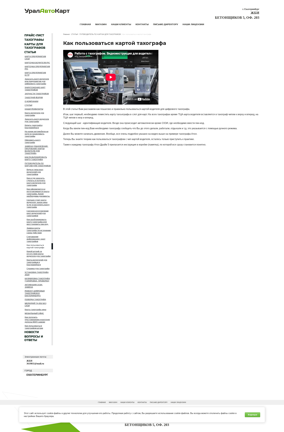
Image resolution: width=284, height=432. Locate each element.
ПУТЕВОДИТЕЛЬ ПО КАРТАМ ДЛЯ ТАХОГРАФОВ (38, 164)
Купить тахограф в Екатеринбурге (33, 126)
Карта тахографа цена (35, 309)
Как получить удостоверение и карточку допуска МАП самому (37, 319)
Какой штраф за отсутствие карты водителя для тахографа (39, 253)
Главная (66, 34)
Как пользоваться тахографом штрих (34, 327)
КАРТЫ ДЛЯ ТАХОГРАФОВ (34, 46)
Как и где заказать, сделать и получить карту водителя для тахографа (36, 181)
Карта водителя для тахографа (34, 114)
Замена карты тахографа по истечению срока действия (39, 230)
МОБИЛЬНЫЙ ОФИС (34, 313)
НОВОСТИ (31, 332)
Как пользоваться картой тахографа (35, 246)
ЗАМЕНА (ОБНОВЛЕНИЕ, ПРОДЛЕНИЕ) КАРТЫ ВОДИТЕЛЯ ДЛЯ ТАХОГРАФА (36, 149)
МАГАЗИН (113, 402)
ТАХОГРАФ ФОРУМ (34, 97)
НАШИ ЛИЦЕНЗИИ (178, 402)
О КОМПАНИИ (31, 101)
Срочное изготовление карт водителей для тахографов (38, 213)
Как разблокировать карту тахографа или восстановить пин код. (38, 221)
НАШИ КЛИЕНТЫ (127, 402)
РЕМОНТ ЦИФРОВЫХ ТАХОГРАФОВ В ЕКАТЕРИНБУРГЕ (35, 293)
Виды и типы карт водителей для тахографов (35, 171)
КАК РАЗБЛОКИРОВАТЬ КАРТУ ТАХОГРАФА (36, 158)
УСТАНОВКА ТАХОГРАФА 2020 (37, 273)
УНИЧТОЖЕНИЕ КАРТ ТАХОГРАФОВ (35, 88)
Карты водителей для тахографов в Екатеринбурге (37, 262)
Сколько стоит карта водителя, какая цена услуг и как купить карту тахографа (38, 203)
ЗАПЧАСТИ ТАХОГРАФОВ (37, 93)
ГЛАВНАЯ (102, 402)
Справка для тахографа (38, 268)
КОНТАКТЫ (142, 402)
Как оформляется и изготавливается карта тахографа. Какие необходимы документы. (38, 192)
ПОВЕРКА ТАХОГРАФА (35, 299)
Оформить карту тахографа (33, 141)
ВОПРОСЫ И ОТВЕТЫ (33, 338)
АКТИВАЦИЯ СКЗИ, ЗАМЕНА (34, 285)
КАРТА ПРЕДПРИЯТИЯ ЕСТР (35, 73)
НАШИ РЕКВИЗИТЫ (34, 109)
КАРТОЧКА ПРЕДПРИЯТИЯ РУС (37, 67)
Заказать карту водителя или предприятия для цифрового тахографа (37, 81)
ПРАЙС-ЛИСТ (34, 35)
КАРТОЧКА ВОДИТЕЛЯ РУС (37, 62)
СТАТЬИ (30, 52)
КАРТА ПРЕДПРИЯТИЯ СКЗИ (35, 57)
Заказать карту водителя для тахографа (37, 120)
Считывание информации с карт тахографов (36, 238)
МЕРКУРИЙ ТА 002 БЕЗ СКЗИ (35, 304)
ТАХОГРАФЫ (34, 40)
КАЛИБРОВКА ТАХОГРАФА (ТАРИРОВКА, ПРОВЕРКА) (37, 279)
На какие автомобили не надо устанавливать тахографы (36, 133)
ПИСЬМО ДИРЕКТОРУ (158, 402)
